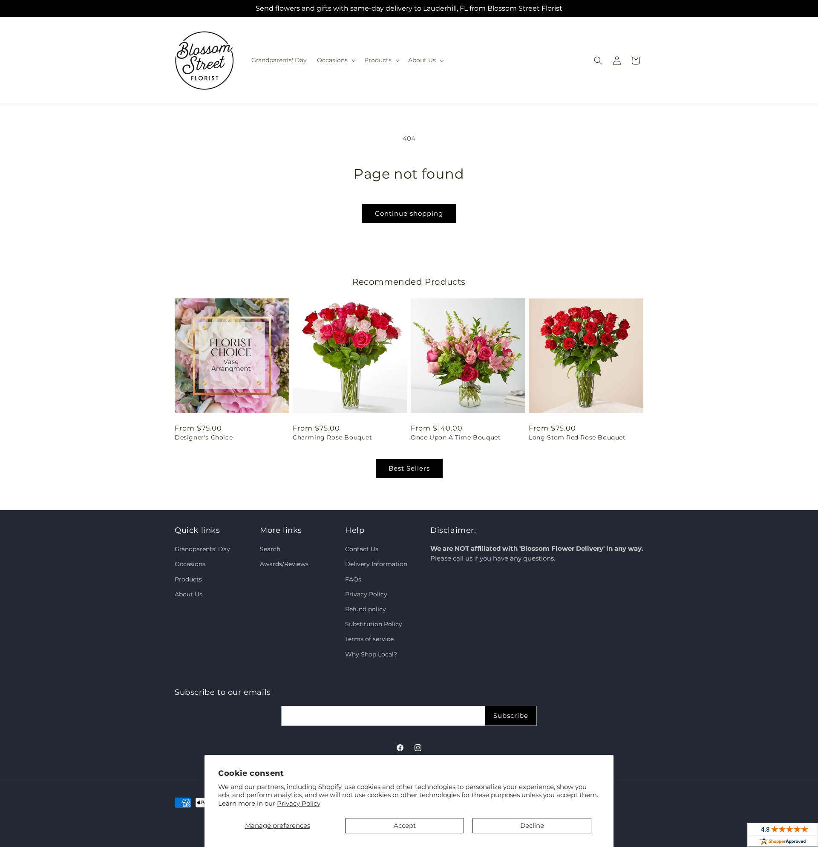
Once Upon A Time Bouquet (456, 437)
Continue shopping (409, 213)
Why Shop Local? (371, 654)
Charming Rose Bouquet (332, 437)
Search (270, 549)
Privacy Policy (298, 803)
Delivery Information (376, 564)
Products (188, 579)
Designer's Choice (204, 437)
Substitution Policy (373, 624)
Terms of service (369, 639)
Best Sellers (409, 468)
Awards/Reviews (284, 564)
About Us (188, 594)
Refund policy (365, 609)
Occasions (190, 564)
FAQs (353, 579)
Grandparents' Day (202, 549)
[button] (335, 60)
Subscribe (510, 715)
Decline (532, 825)
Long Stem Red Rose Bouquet (577, 437)
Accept (405, 825)
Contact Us (361, 549)
